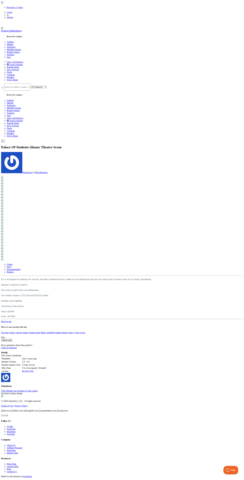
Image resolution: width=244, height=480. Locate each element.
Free (9, 57)
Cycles (76, 332)
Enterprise (11, 450)
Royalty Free (28, 371)
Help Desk (11, 464)
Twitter (10, 426)
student (58, 332)
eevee (82, 332)
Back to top (6, 321)
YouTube (11, 434)
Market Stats (12, 453)
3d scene (5, 332)
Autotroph (27, 476)
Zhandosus (27, 172)
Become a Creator (15, 7)
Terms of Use (7, 406)
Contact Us (12, 471)
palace (12, 332)
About (9, 264)
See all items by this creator (25, 391)
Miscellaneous (41, 172)
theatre (65, 332)
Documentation (13, 269)
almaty (26, 332)
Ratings (10, 272)
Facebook (11, 429)
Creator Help (12, 466)
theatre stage (34, 332)
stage (70, 332)
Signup (10, 17)
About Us (11, 445)
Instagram (11, 431)
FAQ (9, 267)
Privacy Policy (21, 406)
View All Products (15, 62)
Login (9, 12)
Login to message (9, 348)
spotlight (50, 332)
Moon (43, 332)
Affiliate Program (14, 448)
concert (19, 332)
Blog (9, 469)
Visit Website (7, 391)
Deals (9, 72)
